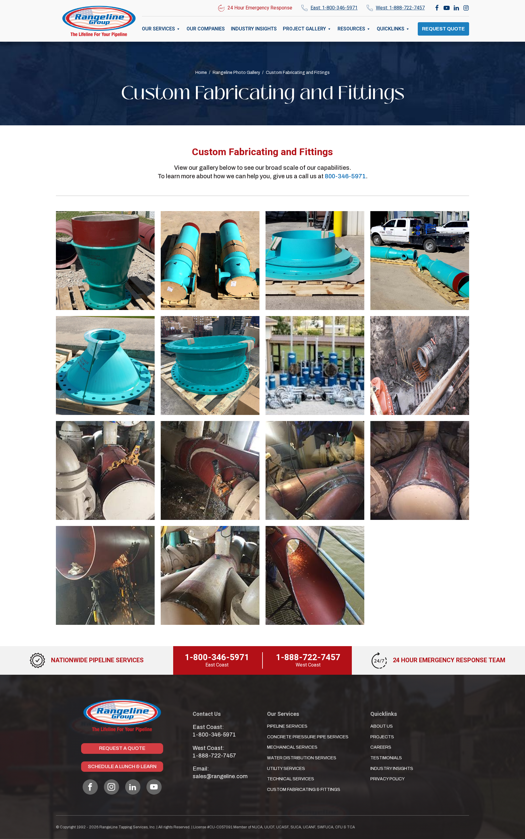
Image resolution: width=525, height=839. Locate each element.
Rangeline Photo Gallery (236, 72)
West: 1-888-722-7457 (400, 8)
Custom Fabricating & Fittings (303, 789)
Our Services (158, 29)
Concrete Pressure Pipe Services (307, 737)
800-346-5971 (345, 176)
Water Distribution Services (301, 758)
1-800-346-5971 (214, 735)
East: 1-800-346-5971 (334, 8)
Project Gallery (304, 29)
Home (201, 72)
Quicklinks (390, 29)
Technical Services (290, 779)
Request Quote (443, 28)
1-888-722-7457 (214, 756)
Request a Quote (122, 748)
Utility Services (286, 768)
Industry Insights (254, 29)
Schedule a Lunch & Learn (122, 766)
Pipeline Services (287, 726)
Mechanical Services (292, 747)
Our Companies (206, 29)
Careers (380, 747)
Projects (382, 737)
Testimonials (386, 758)
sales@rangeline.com (220, 776)
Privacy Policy (387, 779)
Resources (351, 29)
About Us (381, 726)
